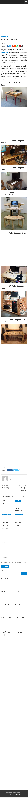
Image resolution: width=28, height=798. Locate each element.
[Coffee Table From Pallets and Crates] (7, 586)
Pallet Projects (18, 514)
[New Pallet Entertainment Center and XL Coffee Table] (7, 517)
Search (2, 570)
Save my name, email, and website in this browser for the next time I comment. (13, 563)
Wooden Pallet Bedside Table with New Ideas (21, 489)
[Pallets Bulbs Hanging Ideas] (21, 586)
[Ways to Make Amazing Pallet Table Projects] (20, 517)
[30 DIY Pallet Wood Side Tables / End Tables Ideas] (20, 504)
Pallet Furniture (6, 514)
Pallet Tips (3, 2)
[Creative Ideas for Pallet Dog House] (7, 612)
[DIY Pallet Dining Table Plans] (7, 599)
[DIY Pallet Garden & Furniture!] (21, 599)
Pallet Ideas (17, 500)
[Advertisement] (14, 21)
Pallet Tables (4, 36)
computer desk (21, 74)
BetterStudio (17, 794)
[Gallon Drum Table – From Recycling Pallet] (21, 625)
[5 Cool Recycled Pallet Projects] (21, 612)
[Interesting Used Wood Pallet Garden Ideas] (7, 625)
